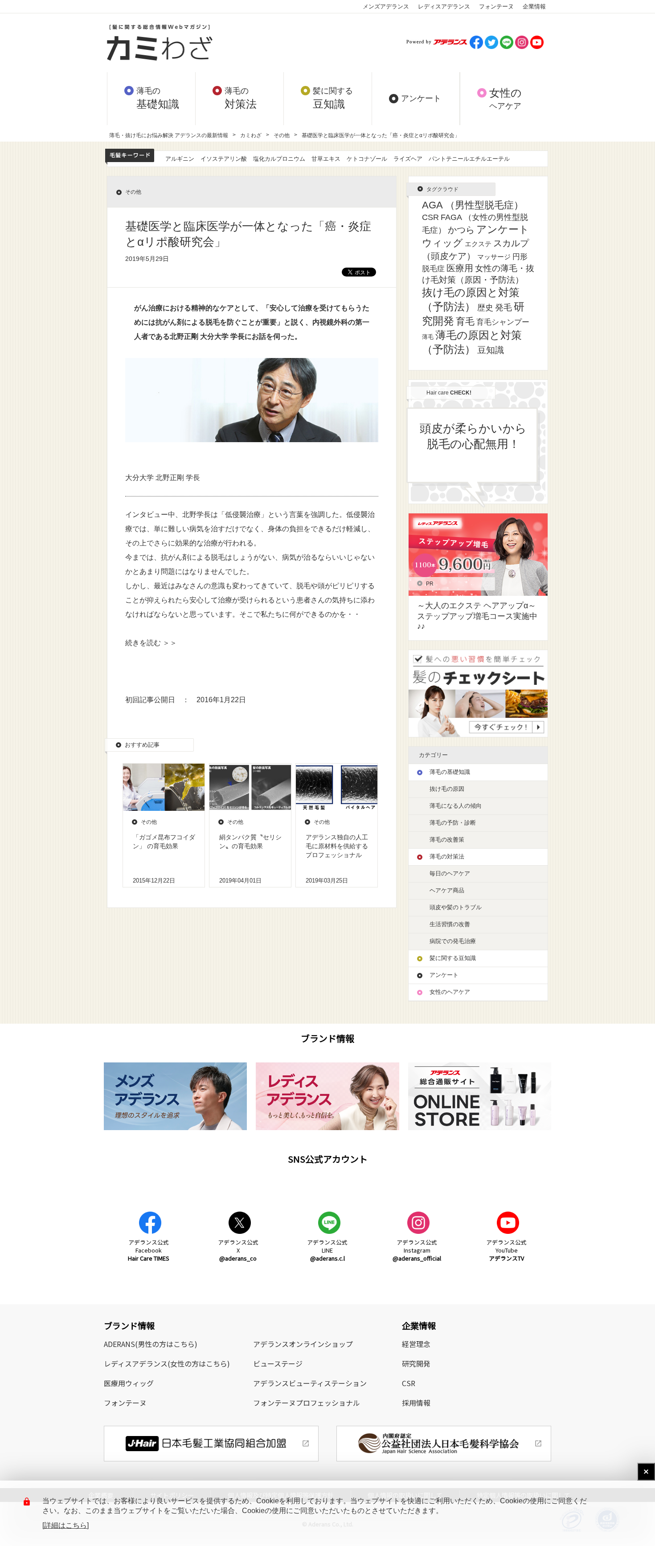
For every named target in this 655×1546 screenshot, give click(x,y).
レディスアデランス (444, 6)
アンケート (502, 229)
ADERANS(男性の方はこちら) (150, 1344)
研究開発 (416, 1363)
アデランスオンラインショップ (303, 1344)
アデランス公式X (238, 1250)
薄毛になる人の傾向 (456, 805)
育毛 (465, 321)
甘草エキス (325, 158)
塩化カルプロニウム (279, 158)
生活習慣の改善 (450, 924)
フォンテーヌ (496, 6)
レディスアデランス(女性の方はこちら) (167, 1363)
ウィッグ (442, 242)
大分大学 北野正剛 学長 (162, 477)
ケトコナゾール (367, 158)
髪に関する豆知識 (453, 958)
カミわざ (251, 135)
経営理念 (416, 1344)
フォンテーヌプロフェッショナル (306, 1402)
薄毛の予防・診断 (453, 822)
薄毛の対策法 (447, 856)
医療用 (459, 268)
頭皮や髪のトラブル (456, 907)
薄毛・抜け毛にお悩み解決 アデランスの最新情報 (168, 135)
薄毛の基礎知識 (450, 772)
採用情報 (416, 1402)
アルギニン (179, 158)
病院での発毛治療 (453, 941)
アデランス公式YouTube (506, 1250)
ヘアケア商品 (447, 890)
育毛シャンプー (502, 321)
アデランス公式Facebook (148, 1250)
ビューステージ (278, 1363)
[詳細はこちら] (65, 1525)
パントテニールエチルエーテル (469, 158)
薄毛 (428, 337)
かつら (461, 230)
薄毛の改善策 (447, 839)
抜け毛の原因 (447, 788)
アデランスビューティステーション (310, 1383)
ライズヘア (407, 158)
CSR (430, 217)
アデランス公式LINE (327, 1250)
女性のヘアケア (450, 992)
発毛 (503, 307)
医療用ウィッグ (129, 1383)
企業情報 (534, 6)
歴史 (485, 307)
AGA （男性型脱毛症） (473, 205)
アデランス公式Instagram (417, 1250)
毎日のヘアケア (450, 873)
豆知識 (490, 350)
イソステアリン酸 (224, 158)
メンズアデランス (386, 6)
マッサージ (494, 256)
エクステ (478, 244)
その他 (282, 135)
